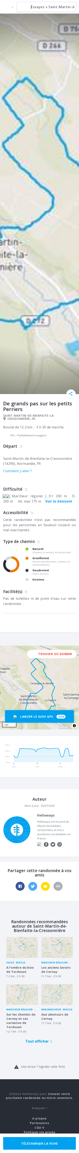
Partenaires (39, 1123)
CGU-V (39, 1128)
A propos (39, 1118)
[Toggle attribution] (74, 725)
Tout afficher (37, 1041)
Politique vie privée (39, 1132)
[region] (39, 687)
